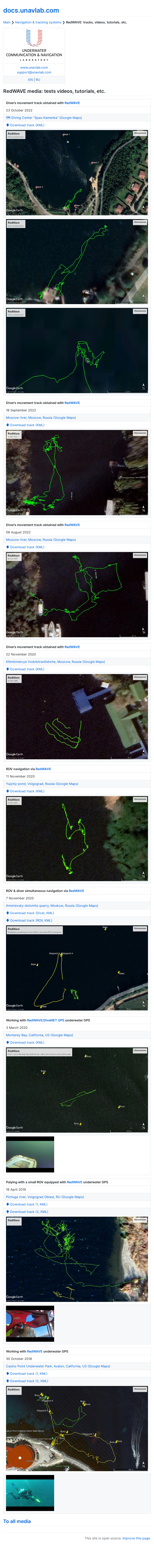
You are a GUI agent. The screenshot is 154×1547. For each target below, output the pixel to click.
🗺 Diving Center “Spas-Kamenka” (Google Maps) (44, 118)
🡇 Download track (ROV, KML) (29, 920)
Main (6, 22)
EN (30, 80)
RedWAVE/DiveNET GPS (45, 1020)
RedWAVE (72, 103)
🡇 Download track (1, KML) (27, 1204)
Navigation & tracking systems (38, 22)
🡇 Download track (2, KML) (27, 1212)
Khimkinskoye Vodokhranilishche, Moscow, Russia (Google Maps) (55, 662)
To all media (17, 1521)
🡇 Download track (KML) (25, 125)
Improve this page (136, 1538)
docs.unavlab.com (31, 10)
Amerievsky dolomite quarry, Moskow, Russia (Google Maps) (52, 906)
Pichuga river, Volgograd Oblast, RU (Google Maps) (45, 1197)
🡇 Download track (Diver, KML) (30, 913)
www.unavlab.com (34, 67)
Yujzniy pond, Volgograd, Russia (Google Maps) (42, 784)
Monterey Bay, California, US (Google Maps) (39, 1035)
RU (38, 80)
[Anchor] (107, 90)
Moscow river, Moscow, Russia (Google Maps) (41, 418)
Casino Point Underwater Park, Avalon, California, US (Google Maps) (58, 1366)
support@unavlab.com (34, 72)
